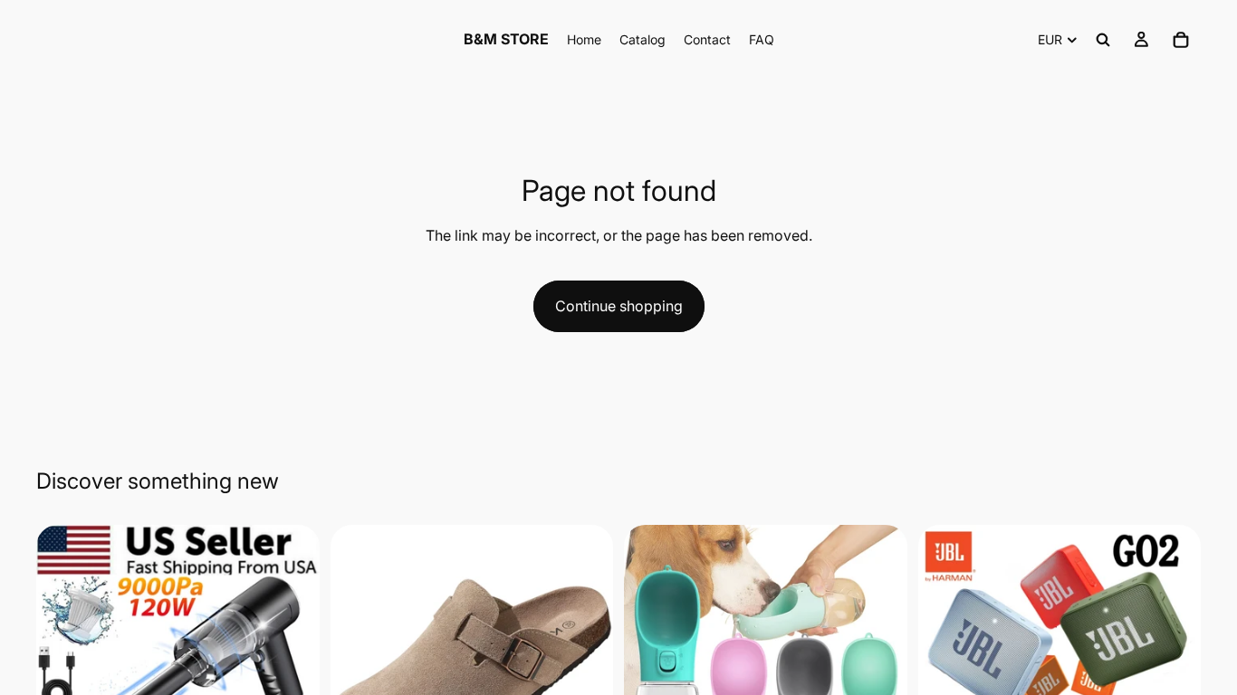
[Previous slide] (63, 666)
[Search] (1103, 40)
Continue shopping (619, 306)
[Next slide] (292, 666)
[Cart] (1181, 40)
